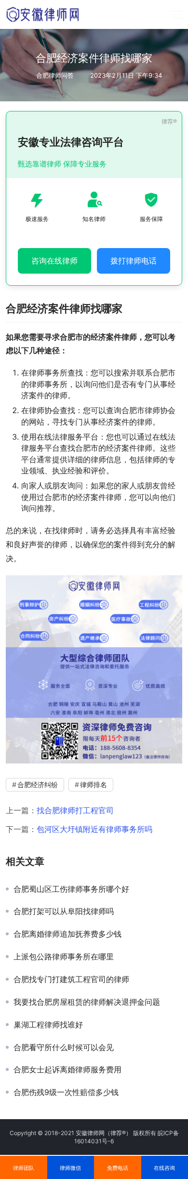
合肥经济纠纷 (37, 784)
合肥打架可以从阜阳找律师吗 (63, 911)
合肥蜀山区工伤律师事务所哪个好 (71, 889)
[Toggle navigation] (177, 14)
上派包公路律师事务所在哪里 (63, 956)
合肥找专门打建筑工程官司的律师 (71, 979)
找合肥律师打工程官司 (75, 810)
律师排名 (93, 784)
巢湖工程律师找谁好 (48, 1024)
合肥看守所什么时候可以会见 (63, 1047)
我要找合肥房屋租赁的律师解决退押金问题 (86, 1002)
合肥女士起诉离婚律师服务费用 (67, 1069)
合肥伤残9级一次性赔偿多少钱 (66, 1092)
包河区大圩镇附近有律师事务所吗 (94, 829)
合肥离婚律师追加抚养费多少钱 (67, 933)
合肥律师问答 (55, 75)
